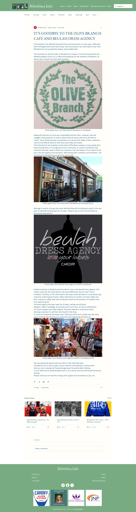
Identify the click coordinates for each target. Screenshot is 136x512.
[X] (72, 485)
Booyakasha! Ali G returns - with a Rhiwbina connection (98, 421)
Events (45, 15)
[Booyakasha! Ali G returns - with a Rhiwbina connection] (98, 408)
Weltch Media (78, 509)
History (34, 478)
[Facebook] (67, 485)
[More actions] (101, 27)
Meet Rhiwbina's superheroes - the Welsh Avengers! (38, 421)
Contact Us (36, 474)
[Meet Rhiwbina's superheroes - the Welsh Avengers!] (38, 408)
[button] (41, 498)
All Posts (27, 15)
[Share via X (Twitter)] (39, 382)
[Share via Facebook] (35, 382)
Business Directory (99, 481)
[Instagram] (63, 485)
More (94, 15)
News (70, 15)
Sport (87, 15)
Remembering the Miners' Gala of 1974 (68, 421)
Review (52, 15)
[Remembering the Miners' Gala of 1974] (68, 408)
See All (109, 398)
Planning (36, 15)
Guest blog (78, 15)
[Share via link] (48, 382)
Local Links (35, 481)
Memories (61, 15)
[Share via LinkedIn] (44, 382)
